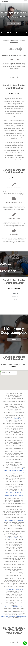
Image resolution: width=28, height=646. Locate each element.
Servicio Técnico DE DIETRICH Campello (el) (14, 470)
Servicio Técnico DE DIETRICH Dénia (14, 492)
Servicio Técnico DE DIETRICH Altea (14, 418)
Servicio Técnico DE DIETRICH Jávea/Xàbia (14, 520)
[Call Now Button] (25, 643)
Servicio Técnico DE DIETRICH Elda (14, 497)
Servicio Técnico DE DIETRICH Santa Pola (14, 589)
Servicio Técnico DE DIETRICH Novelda (14, 537)
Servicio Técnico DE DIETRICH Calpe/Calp (14, 469)
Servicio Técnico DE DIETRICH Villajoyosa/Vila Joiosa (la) (14, 616)
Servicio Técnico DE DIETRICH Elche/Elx (14, 495)
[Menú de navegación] (25, 2)
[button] (1, 33)
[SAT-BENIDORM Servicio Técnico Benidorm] (5, 1)
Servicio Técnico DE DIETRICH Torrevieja (14, 606)
